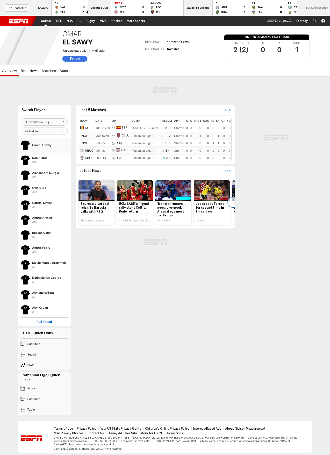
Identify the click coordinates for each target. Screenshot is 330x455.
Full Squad (44, 322)
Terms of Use (63, 428)
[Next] (300, 8)
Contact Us (95, 433)
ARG (119, 143)
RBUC (89, 150)
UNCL (83, 136)
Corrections (174, 433)
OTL (124, 150)
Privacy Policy (86, 428)
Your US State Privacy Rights (120, 428)
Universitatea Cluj (75, 50)
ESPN (19, 21)
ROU (88, 128)
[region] (155, 139)
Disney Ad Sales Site (122, 433)
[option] (97, 202)
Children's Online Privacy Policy (167, 428)
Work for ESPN (151, 433)
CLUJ (125, 135)
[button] (314, 21)
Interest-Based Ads (207, 428)
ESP (124, 127)
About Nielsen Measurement (245, 428)
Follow (75, 58)
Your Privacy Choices (69, 433)
